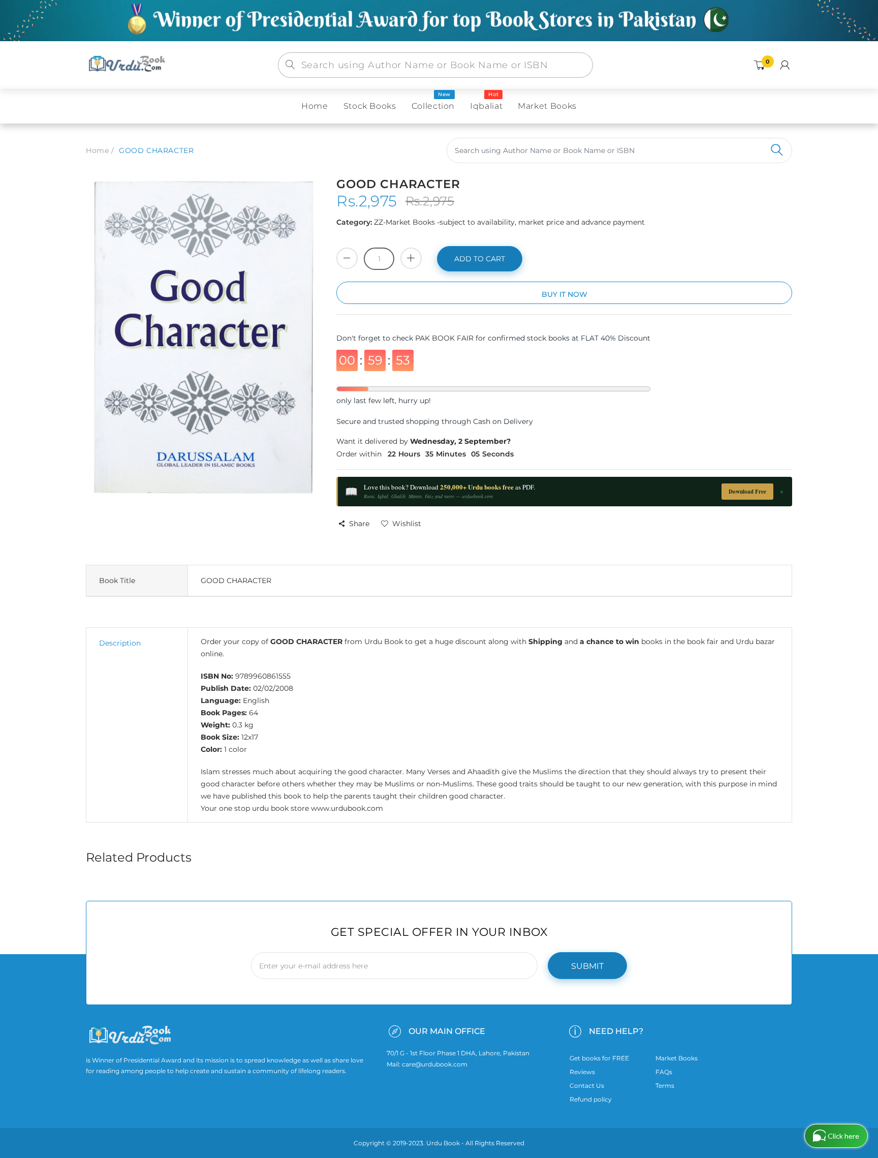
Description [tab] (120, 643)
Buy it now (564, 294)
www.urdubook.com (347, 808)
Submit (587, 966)
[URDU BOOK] (128, 64)
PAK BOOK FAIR (445, 338)
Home (97, 150)
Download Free (747, 491)
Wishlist (406, 523)
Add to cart (479, 258)
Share (359, 523)
